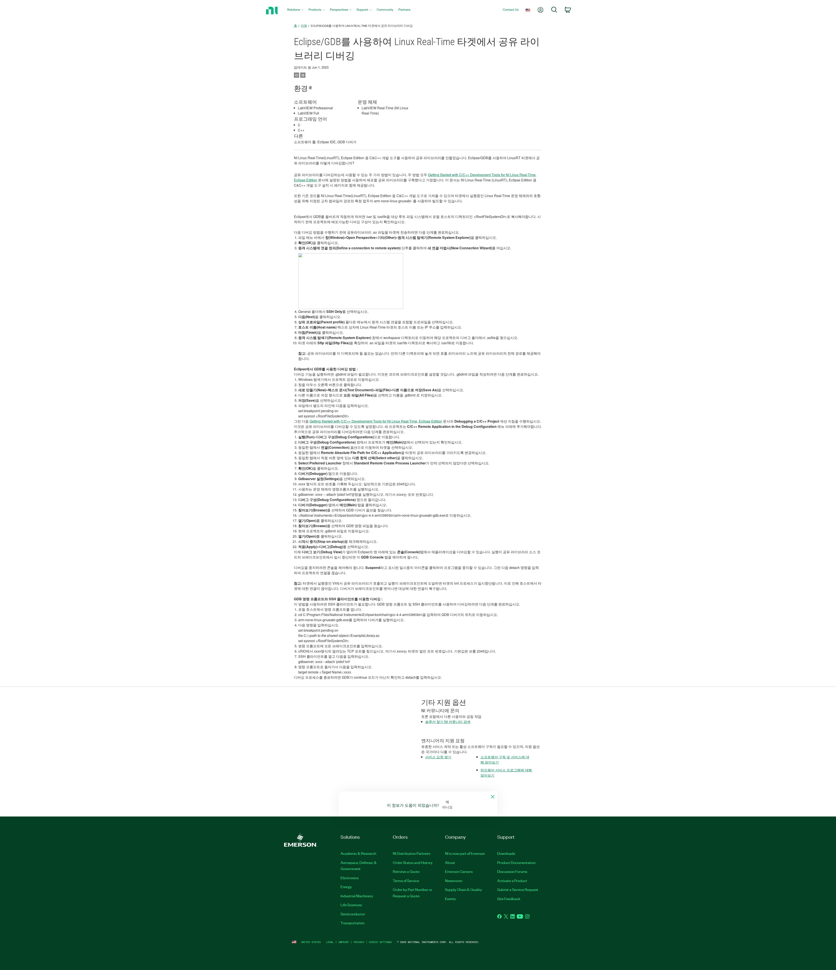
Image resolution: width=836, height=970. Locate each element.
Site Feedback (508, 898)
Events (450, 898)
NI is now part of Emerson (465, 853)
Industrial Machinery (356, 895)
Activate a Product (512, 880)
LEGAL (330, 942)
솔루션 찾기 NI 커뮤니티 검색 (447, 721)
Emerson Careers (459, 871)
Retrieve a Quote (406, 871)
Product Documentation (516, 862)
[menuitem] (295, 10)
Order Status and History (413, 862)
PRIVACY (359, 942)
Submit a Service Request (517, 889)
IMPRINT (343, 942)
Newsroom (453, 880)
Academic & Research (358, 853)
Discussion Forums (512, 871)
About (450, 862)
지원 (304, 26)
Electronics (349, 877)
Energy (346, 886)
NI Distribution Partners (411, 853)
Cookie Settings (380, 942)
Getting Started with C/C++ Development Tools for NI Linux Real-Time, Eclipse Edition (376, 421)
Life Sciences (351, 904)
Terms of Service (406, 880)
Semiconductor (352, 913)
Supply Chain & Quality (463, 889)
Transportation (352, 922)
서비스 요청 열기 (438, 756)
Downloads (506, 853)
